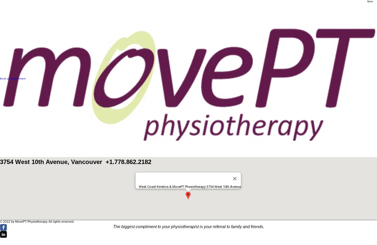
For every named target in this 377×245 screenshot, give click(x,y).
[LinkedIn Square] (188, 234)
